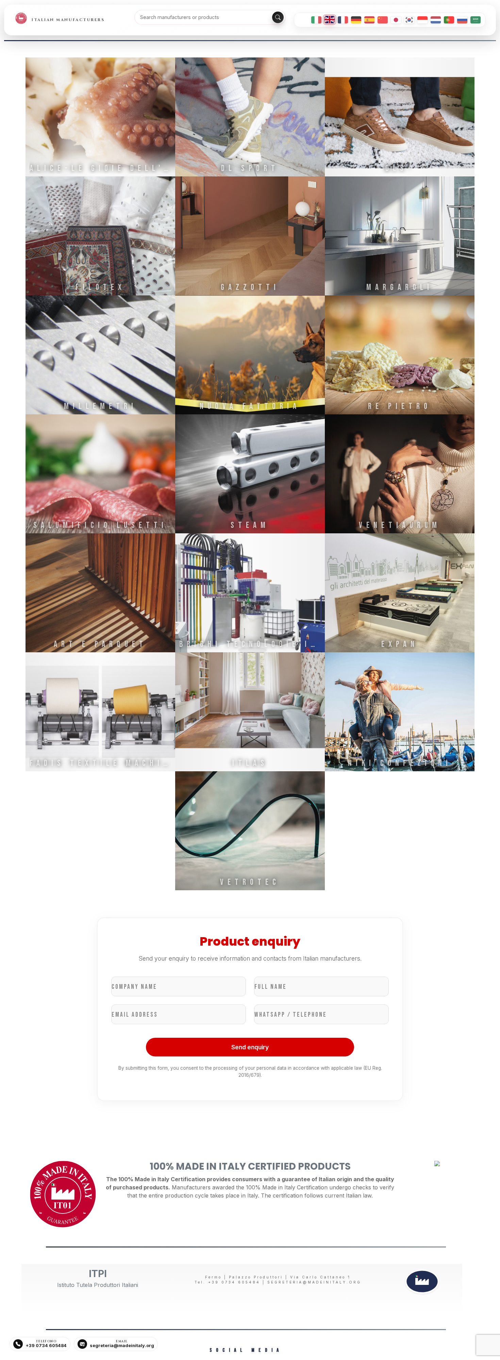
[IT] (316, 20)
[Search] (278, 17)
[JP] (395, 20)
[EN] (329, 19)
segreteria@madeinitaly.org (314, 1282)
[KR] (409, 20)
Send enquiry (250, 1047)
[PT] (449, 20)
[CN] (382, 20)
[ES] (369, 20)
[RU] (462, 20)
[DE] (356, 20)
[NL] (435, 20)
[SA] (475, 20)
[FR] (342, 20)
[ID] (422, 20)
